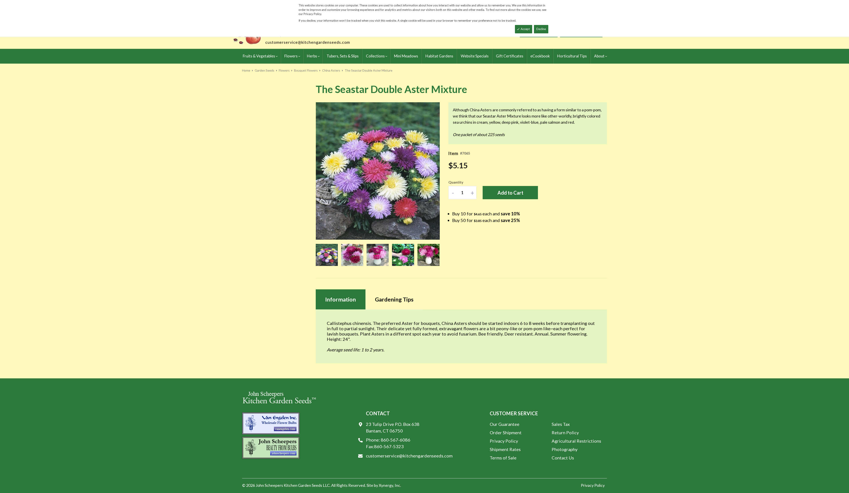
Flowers (284, 70)
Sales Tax (561, 424)
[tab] (340, 299)
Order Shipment (506, 432)
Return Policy (565, 432)
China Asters (331, 70)
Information (340, 299)
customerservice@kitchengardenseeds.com (307, 42)
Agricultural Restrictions (576, 441)
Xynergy (386, 485)
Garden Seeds (264, 70)
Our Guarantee (504, 424)
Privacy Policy (504, 441)
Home (246, 70)
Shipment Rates (505, 449)
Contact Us (563, 457)
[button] (324, 171)
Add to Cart (510, 193)
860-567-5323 (389, 446)
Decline (541, 29)
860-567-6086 (395, 439)
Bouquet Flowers (306, 70)
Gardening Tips (394, 299)
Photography (564, 449)
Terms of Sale (503, 457)
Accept (525, 29)
